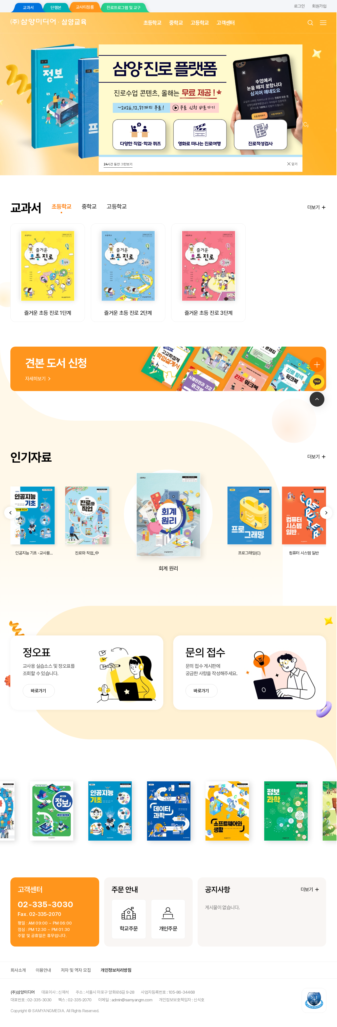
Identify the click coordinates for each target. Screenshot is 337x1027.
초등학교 (152, 23)
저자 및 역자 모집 (76, 970)
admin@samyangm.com (132, 999)
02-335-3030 (45, 904)
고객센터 (226, 23)
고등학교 (200, 23)
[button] (10, 513)
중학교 (176, 23)
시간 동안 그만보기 (118, 164)
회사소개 (18, 970)
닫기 (294, 164)
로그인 (299, 6)
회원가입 (319, 6)
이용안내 (43, 970)
